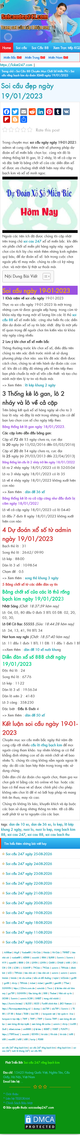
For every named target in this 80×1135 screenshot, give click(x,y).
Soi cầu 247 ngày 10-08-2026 (29, 941)
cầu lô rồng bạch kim (46, 744)
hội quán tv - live (65, 1013)
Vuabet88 (26, 952)
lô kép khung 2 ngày (40, 384)
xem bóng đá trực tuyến (18, 1023)
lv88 (68, 962)
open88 (12, 962)
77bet (66, 983)
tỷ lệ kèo (37, 1029)
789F (24, 1018)
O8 (27, 962)
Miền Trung (32, 57)
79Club (36, 967)
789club (64, 967)
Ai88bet (8, 952)
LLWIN (35, 962)
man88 (11, 1039)
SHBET (38, 998)
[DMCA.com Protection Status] (40, 1128)
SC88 (30, 998)
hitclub (5, 977)
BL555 (29, 1003)
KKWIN (35, 1034)
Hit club (53, 1034)
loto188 (34, 1013)
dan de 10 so (19, 824)
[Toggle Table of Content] (44, 276)
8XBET (47, 1029)
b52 (10, 972)
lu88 (71, 1034)
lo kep (57, 824)
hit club (44, 1034)
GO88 (5, 998)
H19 (4, 962)
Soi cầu (21, 47)
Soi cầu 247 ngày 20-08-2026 (29, 902)
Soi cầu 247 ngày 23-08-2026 (29, 873)
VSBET (55, 1029)
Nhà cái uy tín (65, 993)
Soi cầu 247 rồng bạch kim (42, 1062)
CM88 (52, 962)
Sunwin (60, 957)
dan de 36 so (41, 824)
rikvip (15, 983)
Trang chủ (8, 71)
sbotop (36, 1008)
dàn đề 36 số (35, 491)
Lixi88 (73, 1023)
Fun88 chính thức (49, 1003)
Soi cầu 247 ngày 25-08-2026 (29, 853)
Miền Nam (55, 57)
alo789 (45, 1008)
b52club (65, 977)
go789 (11, 993)
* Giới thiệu (10, 1094)
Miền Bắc (10, 57)
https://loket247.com (16, 64)
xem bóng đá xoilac (41, 1023)
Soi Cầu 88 (40, 47)
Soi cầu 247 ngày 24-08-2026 (29, 863)
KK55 (36, 1003)
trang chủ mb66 (51, 998)
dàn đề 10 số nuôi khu (40, 649)
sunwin (55, 967)
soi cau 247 (32, 241)
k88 (4, 1039)
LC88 (16, 967)
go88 (73, 977)
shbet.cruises (14, 1029)
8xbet (18, 1013)
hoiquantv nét (49, 1013)
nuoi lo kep (44, 829)
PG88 (40, 1039)
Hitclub (46, 952)
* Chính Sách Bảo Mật (17, 1102)
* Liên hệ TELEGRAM (16, 1098)
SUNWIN (6, 988)
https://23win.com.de (24, 988)
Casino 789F (51, 1018)
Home (6, 47)
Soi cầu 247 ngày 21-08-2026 (29, 892)
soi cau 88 (35, 834)
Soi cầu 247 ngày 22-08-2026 (29, 883)
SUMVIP (27, 967)
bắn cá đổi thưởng (43, 977)
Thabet (53, 993)
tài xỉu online (25, 977)
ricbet (33, 983)
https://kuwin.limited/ (12, 1003)
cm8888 (27, 1029)
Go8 (4, 1029)
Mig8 (16, 952)
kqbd (56, 977)
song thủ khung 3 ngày (41, 577)
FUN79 (64, 1029)
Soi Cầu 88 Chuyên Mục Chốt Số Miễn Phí (42, 71)
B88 (45, 993)
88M (44, 957)
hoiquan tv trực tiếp (11, 1018)
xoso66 (35, 957)
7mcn (49, 988)
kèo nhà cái (30, 972)
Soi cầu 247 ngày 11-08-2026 (29, 932)
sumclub (41, 988)
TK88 (25, 1013)
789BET (66, 952)
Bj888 (51, 957)
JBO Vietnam (66, 1003)
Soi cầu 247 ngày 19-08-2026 (29, 912)
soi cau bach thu (57, 834)
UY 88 (10, 1013)
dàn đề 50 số (35, 715)
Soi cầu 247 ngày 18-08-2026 (29, 922)
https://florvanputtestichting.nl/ (16, 1008)
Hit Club (37, 952)
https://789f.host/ (10, 1034)
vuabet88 (16, 957)
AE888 (26, 957)
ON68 (60, 962)
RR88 (21, 962)
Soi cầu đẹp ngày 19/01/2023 (27, 90)
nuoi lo (28, 829)
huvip (32, 1039)
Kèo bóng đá (35, 993)
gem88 (48, 983)
